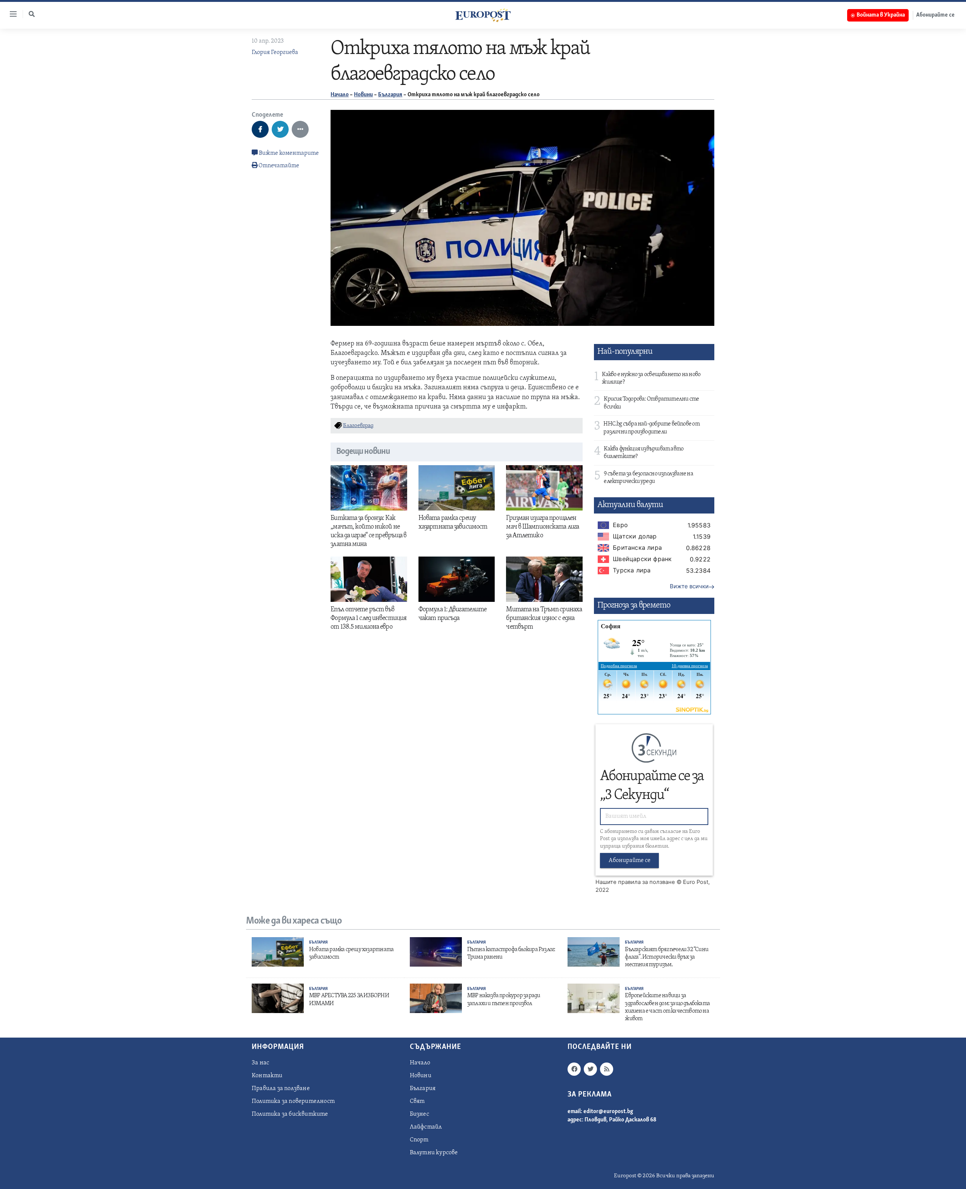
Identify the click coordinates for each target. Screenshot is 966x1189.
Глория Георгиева (275, 52)
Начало (340, 95)
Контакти (267, 1076)
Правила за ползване (281, 1089)
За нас (260, 1063)
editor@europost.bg (608, 1112)
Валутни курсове (434, 1153)
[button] (32, 14)
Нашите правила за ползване (635, 882)
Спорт (419, 1140)
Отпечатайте (278, 166)
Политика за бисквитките (290, 1114)
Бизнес (419, 1114)
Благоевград (358, 426)
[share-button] (260, 129)
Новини (363, 95)
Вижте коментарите (288, 153)
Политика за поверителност (293, 1101)
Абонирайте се (935, 15)
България (390, 95)
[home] (483, 15)
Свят (417, 1101)
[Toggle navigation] (10, 14)
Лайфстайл (426, 1127)
